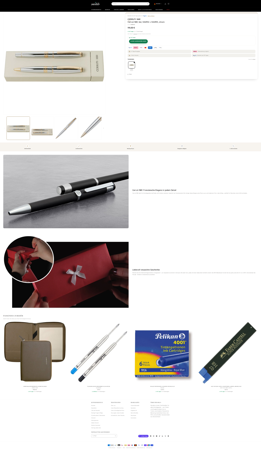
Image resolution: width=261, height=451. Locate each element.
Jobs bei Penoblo (95, 410)
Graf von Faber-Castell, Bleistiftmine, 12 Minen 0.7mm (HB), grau (226, 386)
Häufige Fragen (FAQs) (97, 413)
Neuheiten (133, 408)
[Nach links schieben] (4, 128)
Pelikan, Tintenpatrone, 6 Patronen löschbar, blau (162, 386)
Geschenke (159, 9)
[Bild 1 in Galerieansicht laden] (18, 128)
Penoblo (113, 447)
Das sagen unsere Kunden (117, 413)
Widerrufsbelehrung (141, 447)
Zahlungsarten (94, 420)
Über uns (113, 405)
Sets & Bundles (134, 413)
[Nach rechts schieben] (103, 128)
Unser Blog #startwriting (117, 408)
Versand (93, 418)
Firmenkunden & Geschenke (98, 415)
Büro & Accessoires (145, 9)
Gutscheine (133, 418)
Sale (168, 9)
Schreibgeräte (96, 9)
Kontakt (93, 405)
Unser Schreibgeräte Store (117, 410)
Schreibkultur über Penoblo (117, 415)
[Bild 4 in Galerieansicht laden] (90, 128)
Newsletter (94, 408)
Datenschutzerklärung (130, 447)
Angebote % (134, 410)
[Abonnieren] (115, 436)
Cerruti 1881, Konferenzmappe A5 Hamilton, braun (35, 386)
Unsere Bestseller (135, 405)
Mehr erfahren (151, 15)
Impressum (119, 447)
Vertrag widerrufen (96, 427)
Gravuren (131, 9)
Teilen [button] (130, 74)
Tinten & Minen (119, 9)
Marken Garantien (95, 425)
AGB (124, 447)
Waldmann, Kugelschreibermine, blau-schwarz (98, 386)
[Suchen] (148, 4)
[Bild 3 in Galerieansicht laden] (66, 128)
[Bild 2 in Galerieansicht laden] (42, 128)
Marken (107, 9)
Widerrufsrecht (95, 422)
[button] (168, 3)
